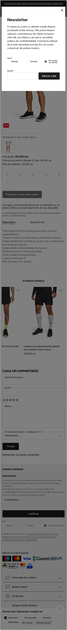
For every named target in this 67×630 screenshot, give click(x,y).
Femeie (33, 61)
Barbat (15, 61)
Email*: (10, 71)
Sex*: (10, 58)
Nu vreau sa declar (53, 61)
